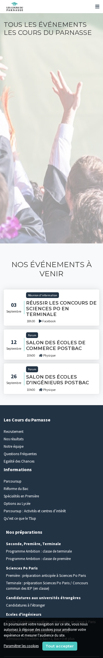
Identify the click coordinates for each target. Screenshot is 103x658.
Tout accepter (59, 646)
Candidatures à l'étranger (25, 605)
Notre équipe (13, 446)
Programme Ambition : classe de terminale (39, 551)
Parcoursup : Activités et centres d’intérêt (35, 511)
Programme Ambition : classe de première (38, 558)
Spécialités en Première (21, 496)
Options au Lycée (17, 503)
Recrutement (13, 431)
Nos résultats (13, 439)
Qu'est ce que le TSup (20, 518)
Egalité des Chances (19, 461)
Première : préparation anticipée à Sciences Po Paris (46, 575)
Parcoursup (12, 481)
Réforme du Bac (16, 488)
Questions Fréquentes (20, 453)
